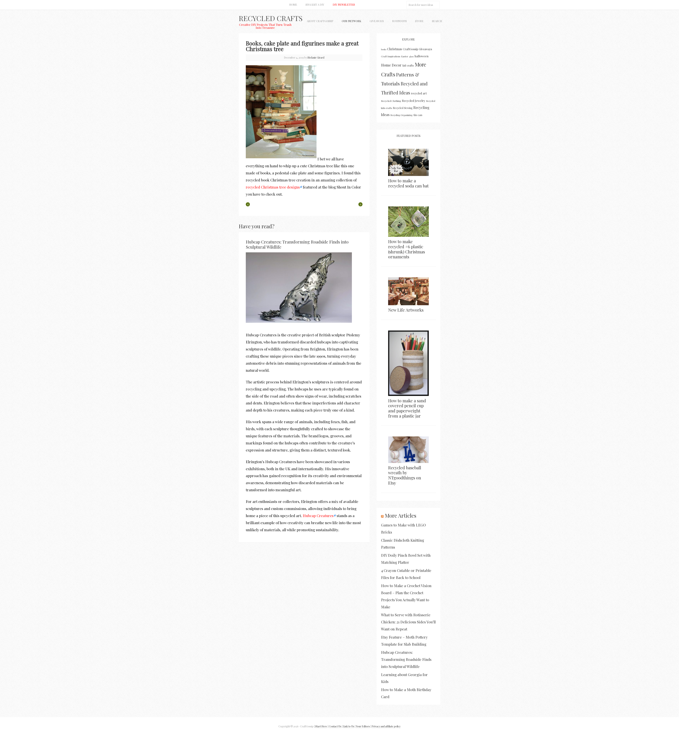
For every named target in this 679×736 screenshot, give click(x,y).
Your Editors (363, 726)
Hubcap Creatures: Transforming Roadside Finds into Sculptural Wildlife (297, 244)
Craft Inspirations (390, 56)
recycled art (419, 93)
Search (437, 21)
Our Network (351, 21)
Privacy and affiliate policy (386, 726)
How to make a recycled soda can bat (408, 183)
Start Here (321, 726)
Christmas (394, 49)
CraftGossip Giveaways (417, 49)
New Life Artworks (405, 310)
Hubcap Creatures (318, 515)
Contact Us (335, 726)
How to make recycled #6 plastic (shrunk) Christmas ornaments (406, 249)
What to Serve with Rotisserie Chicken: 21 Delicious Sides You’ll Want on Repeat (408, 621)
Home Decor (391, 65)
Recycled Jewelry (413, 101)
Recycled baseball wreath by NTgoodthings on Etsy (404, 475)
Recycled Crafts (271, 18)
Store (419, 21)
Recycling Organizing (401, 115)
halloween (421, 56)
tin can (417, 115)
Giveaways (377, 21)
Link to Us (348, 726)
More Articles (400, 515)
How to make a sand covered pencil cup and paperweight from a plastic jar (407, 408)
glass (411, 56)
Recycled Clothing (391, 100)
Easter (404, 56)
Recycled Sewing (403, 108)
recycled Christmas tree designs (273, 186)
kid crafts (408, 65)
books (383, 49)
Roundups (399, 21)
